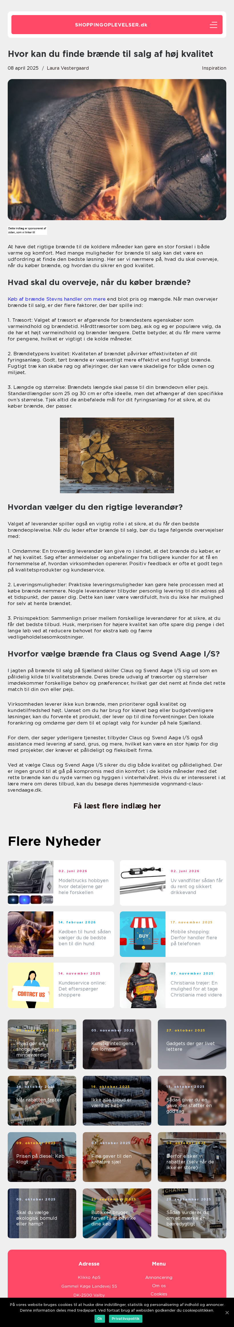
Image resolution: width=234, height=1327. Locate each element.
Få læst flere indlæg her (117, 806)
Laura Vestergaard (68, 68)
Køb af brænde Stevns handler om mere (57, 299)
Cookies (159, 1294)
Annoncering (158, 1277)
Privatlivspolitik (126, 1318)
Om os (159, 1285)
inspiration (214, 68)
